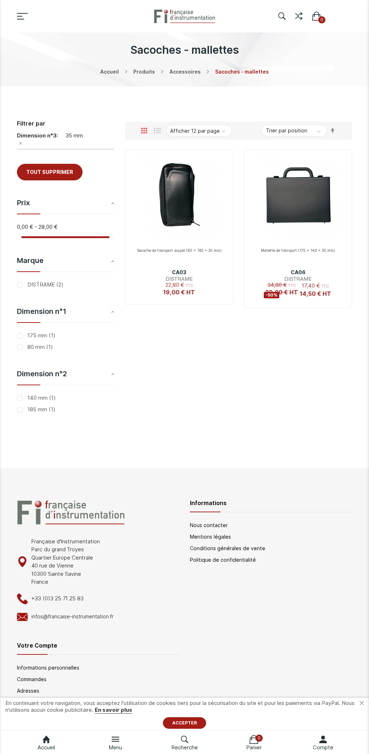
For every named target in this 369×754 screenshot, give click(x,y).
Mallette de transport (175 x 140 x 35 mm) (298, 250)
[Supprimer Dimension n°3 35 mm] (65, 144)
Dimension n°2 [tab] (42, 373)
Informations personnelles (48, 668)
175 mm (40, 335)
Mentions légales (210, 537)
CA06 (298, 272)
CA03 (179, 272)
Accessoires (185, 72)
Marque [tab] (30, 260)
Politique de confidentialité (223, 560)
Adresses (28, 691)
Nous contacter (209, 525)
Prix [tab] (23, 202)
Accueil (109, 72)
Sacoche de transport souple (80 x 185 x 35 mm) (179, 250)
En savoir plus (113, 709)
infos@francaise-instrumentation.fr (72, 616)
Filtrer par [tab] (31, 123)
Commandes (31, 679)
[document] (184, 714)
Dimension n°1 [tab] (41, 311)
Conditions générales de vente (227, 548)
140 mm (41, 397)
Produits (144, 72)
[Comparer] (299, 14)
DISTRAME (44, 284)
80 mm (39, 346)
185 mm (40, 409)
